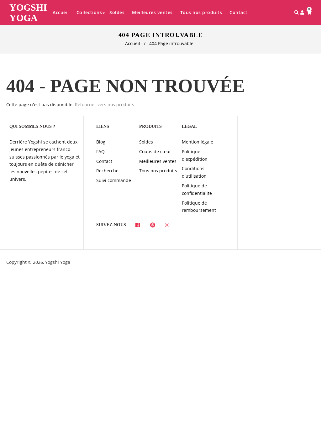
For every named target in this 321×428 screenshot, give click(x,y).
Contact (104, 161)
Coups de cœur (155, 151)
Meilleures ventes (157, 161)
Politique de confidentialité (197, 189)
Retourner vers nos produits (104, 104)
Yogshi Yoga (28, 12)
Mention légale (197, 142)
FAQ (100, 151)
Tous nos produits (158, 171)
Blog (100, 142)
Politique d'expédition (195, 155)
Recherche (107, 171)
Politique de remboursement (199, 206)
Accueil (132, 43)
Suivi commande (113, 180)
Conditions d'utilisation (194, 172)
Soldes (146, 142)
